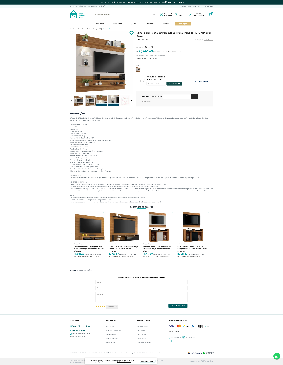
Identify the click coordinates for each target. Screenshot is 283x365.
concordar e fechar (147, 361)
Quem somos (110, 326)
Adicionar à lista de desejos (132, 33)
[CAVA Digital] (203, 361)
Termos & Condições (112, 338)
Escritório (100, 24)
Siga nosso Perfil (190, 337)
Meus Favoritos (208, 6)
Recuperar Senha (142, 326)
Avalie (208, 40)
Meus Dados (141, 330)
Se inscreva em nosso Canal (180, 341)
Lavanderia (150, 24)
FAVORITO (104, 212)
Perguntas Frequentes (144, 342)
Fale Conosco (141, 338)
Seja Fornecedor (111, 342)
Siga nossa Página (176, 337)
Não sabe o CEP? (146, 101)
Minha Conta (197, 6)
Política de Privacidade (124, 362)
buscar (154, 14)
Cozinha (166, 24)
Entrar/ (195, 15)
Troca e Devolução (111, 334)
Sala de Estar (117, 24)
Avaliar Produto (178, 306)
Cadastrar (202, 15)
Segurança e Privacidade (113, 330)
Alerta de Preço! (201, 81)
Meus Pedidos (186, 6)
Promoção (183, 24)
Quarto (133, 24)
